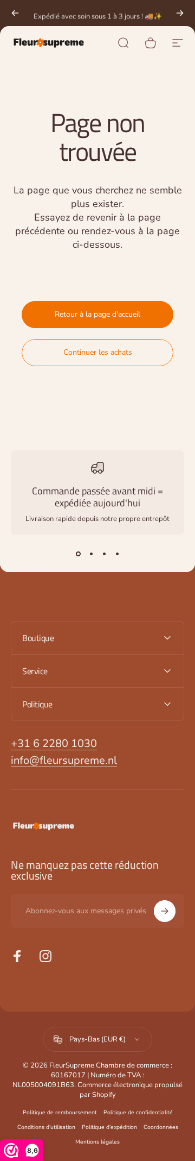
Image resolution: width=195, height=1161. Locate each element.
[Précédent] (15, 13)
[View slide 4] (116, 554)
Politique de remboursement (60, 1112)
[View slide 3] (104, 554)
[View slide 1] (78, 554)
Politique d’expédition (109, 1127)
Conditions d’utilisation (46, 1127)
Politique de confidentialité (138, 1112)
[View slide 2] (91, 554)
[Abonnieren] (165, 911)
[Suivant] (180, 13)
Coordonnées (161, 1127)
